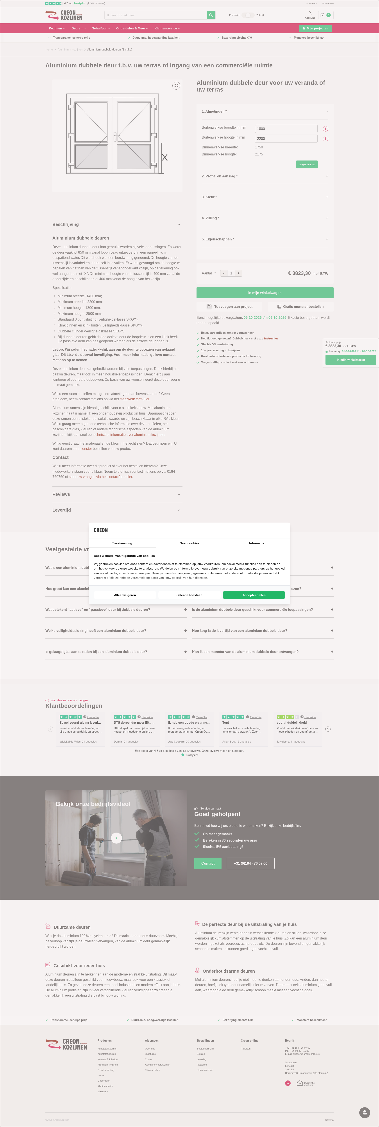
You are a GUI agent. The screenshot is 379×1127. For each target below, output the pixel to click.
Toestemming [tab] (122, 543)
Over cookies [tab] (189, 543)
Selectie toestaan (189, 595)
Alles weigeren (125, 595)
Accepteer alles (254, 595)
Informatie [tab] (256, 543)
